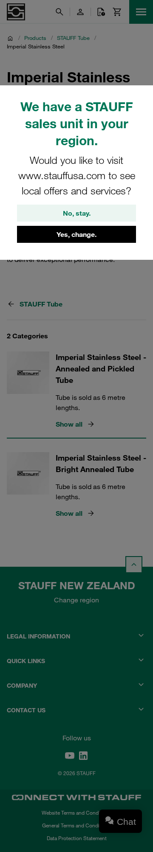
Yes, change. (76, 234)
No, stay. (77, 213)
